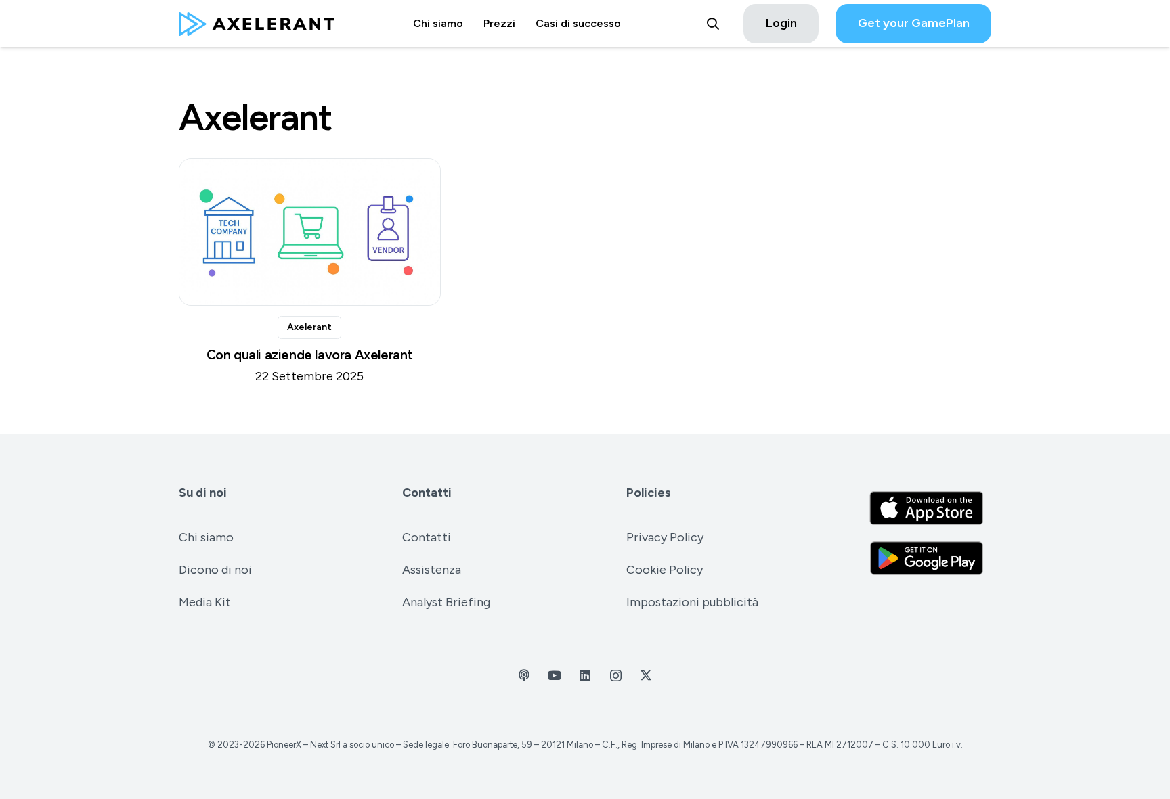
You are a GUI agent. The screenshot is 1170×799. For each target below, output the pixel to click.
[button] (713, 24)
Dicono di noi (215, 569)
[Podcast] (524, 675)
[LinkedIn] (585, 675)
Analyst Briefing (446, 602)
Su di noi (203, 492)
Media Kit (205, 602)
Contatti (427, 492)
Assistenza (431, 569)
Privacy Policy (664, 537)
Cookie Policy (664, 569)
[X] (646, 675)
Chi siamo (206, 537)
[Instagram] (616, 675)
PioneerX (284, 744)
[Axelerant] (256, 24)
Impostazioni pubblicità (692, 602)
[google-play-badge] (926, 558)
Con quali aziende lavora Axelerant (310, 354)
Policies (648, 492)
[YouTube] (555, 675)
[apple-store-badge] (926, 508)
